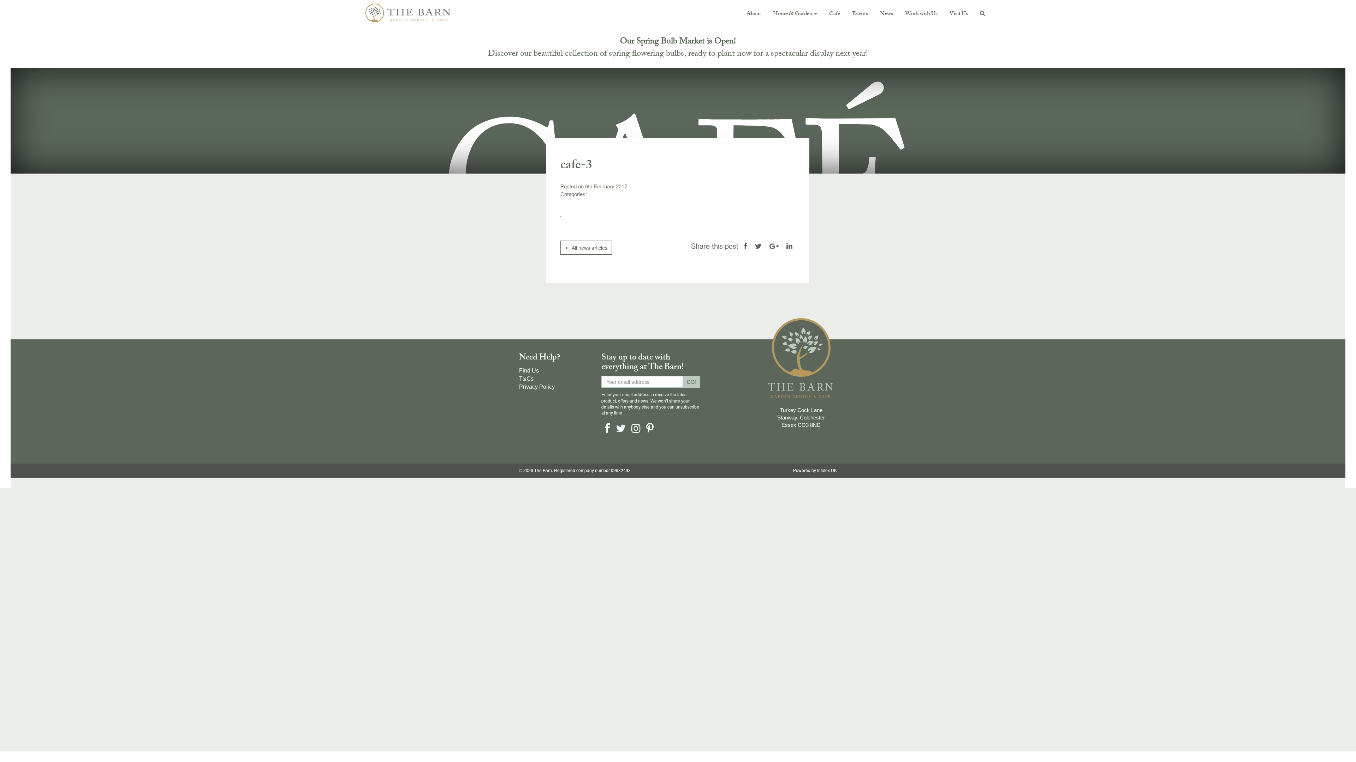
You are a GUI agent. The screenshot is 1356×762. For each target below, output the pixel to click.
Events (860, 14)
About (754, 14)
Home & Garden (793, 14)
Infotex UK (827, 470)
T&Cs (526, 379)
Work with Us (921, 14)
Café (834, 14)
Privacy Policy (537, 387)
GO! (691, 381)
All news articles (588, 247)
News (886, 14)
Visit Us (959, 14)
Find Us (529, 371)
